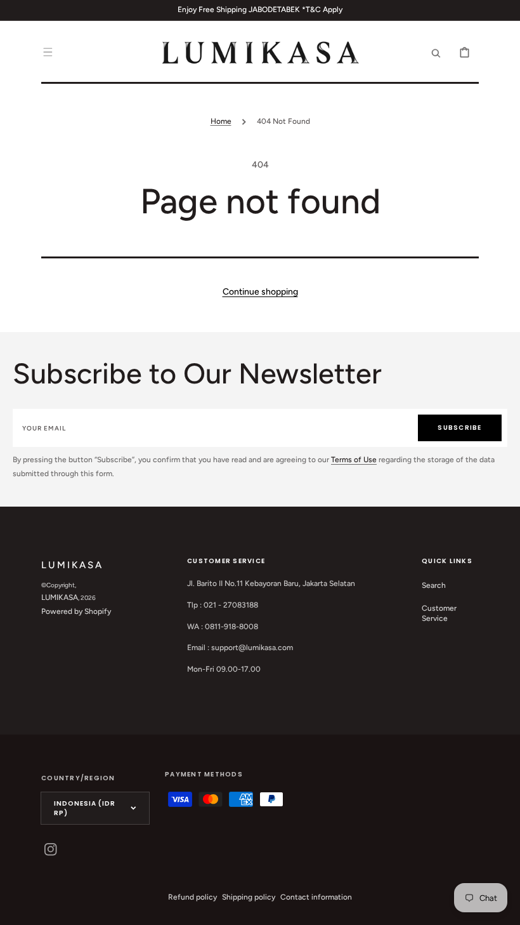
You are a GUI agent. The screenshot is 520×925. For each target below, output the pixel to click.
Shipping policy (248, 897)
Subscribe (459, 427)
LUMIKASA (59, 597)
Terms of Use (354, 459)
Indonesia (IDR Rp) (84, 808)
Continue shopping (260, 291)
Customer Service (439, 613)
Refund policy (192, 897)
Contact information (316, 897)
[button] (48, 52)
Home (221, 121)
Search (434, 585)
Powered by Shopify (76, 611)
